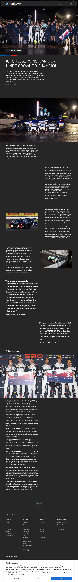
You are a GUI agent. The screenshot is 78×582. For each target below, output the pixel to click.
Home (26, 4)
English (13, 514)
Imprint (24, 527)
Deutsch (8, 514)
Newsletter (25, 524)
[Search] (71, 3)
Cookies (25, 539)
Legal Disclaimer (26, 531)
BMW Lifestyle (60, 524)
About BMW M (26, 522)
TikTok (41, 527)
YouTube (42, 529)
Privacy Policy (26, 529)
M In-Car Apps (9, 535)
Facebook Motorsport (44, 535)
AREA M (8, 531)
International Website (61, 522)
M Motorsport (9, 529)
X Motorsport (43, 537)
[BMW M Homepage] (10, 4)
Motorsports (39, 503)
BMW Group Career (61, 527)
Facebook (42, 524)
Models (37, 4)
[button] (44, 3)
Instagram (42, 522)
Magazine (31, 4)
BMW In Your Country (61, 529)
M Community (9, 533)
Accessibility (26, 537)
